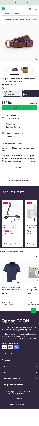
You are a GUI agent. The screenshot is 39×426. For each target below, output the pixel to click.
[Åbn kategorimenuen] (35, 8)
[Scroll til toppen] (33, 310)
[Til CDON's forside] (4, 8)
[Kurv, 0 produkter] (30, 8)
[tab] (14, 70)
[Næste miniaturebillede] (32, 69)
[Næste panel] (34, 196)
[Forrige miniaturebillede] (6, 69)
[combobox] (19, 14)
